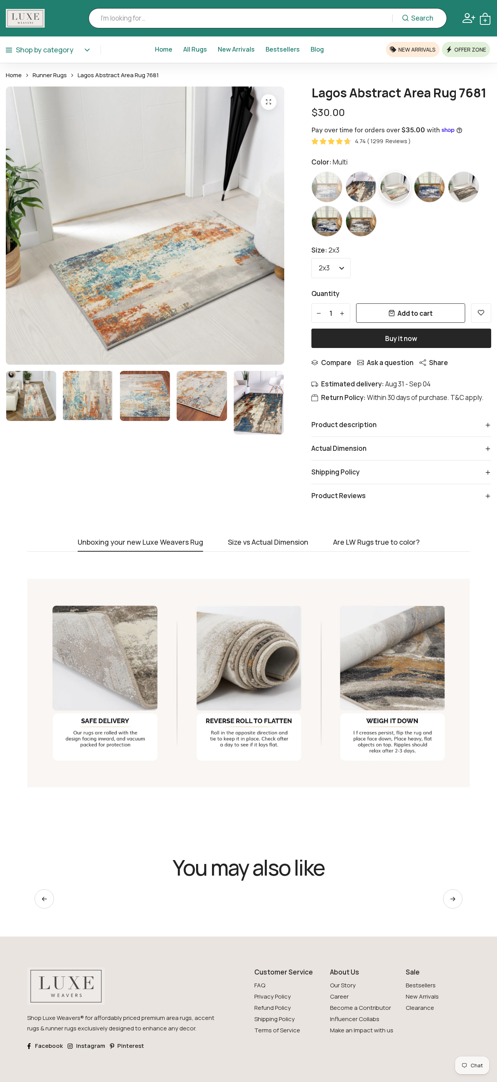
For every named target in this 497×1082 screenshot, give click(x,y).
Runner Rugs (50, 75)
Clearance (420, 1008)
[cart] (485, 18)
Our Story (343, 985)
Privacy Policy (272, 996)
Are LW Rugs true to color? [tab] (376, 542)
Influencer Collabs (354, 1019)
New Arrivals (236, 49)
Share (438, 362)
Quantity (325, 293)
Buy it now (401, 338)
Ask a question (390, 362)
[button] (452, 899)
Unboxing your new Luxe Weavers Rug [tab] (140, 542)
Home (163, 49)
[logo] (25, 18)
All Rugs (195, 49)
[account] (468, 18)
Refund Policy (272, 1008)
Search (422, 18)
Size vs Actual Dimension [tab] (268, 542)
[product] (268, 102)
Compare (336, 362)
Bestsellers (283, 49)
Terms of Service (277, 1030)
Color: (329, 162)
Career (339, 996)
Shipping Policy (274, 1019)
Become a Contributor (360, 1008)
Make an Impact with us (361, 1030)
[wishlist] (481, 313)
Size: (325, 250)
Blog (317, 49)
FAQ (259, 985)
